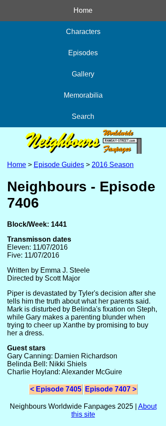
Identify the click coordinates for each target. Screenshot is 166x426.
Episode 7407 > (110, 389)
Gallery (83, 74)
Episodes (83, 53)
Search (83, 116)
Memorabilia (83, 95)
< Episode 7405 (55, 389)
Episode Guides (59, 164)
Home (83, 10)
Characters (83, 31)
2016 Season (113, 164)
